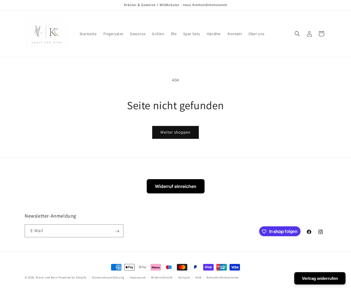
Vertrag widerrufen (320, 278)
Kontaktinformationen (222, 277)
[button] (297, 34)
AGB (198, 277)
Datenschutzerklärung (108, 277)
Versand (184, 277)
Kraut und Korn (47, 277)
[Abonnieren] (117, 231)
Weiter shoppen (175, 132)
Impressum (138, 277)
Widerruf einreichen (175, 186)
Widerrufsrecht (162, 277)
